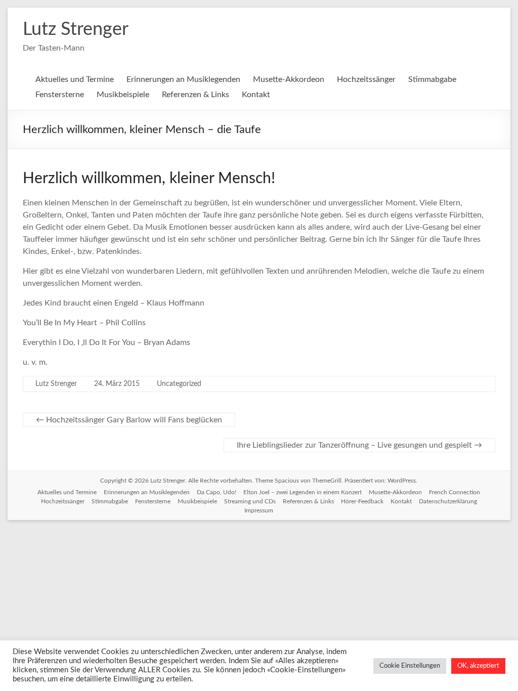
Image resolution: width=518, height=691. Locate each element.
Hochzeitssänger (366, 79)
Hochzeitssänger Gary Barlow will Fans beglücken (129, 420)
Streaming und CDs (250, 501)
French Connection (454, 492)
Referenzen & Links (195, 95)
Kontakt (256, 95)
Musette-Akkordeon (288, 79)
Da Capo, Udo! (216, 492)
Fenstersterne (59, 95)
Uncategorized (179, 383)
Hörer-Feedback (362, 501)
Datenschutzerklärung (448, 501)
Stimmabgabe (432, 79)
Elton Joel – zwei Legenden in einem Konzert (302, 492)
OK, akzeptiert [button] (478, 666)
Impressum (258, 510)
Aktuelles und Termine (74, 79)
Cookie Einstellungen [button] (409, 666)
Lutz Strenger (75, 29)
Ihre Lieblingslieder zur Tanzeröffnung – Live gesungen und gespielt (359, 445)
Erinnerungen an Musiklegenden (183, 79)
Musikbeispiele (123, 95)
